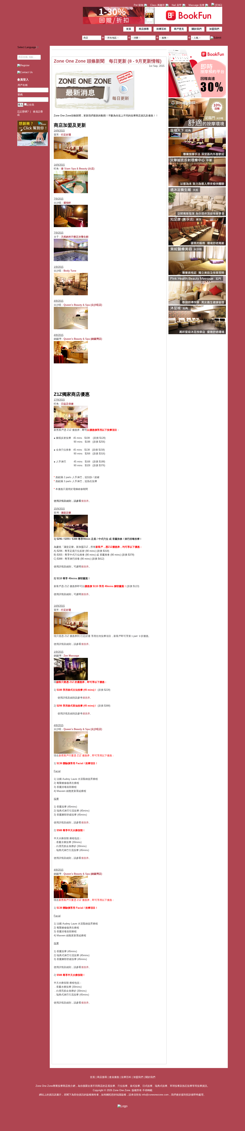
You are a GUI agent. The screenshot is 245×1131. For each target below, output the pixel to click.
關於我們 (197, 28)
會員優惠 (114, 1077)
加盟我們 (214, 28)
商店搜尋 (144, 28)
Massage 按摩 (197, 5)
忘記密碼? (23, 111)
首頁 (128, 28)
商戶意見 (179, 28)
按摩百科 (161, 28)
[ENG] (218, 5)
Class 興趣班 (158, 5)
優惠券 (85, 500)
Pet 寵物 (139, 5)
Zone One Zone (48, 22)
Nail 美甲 (177, 5)
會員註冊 (38, 111)
